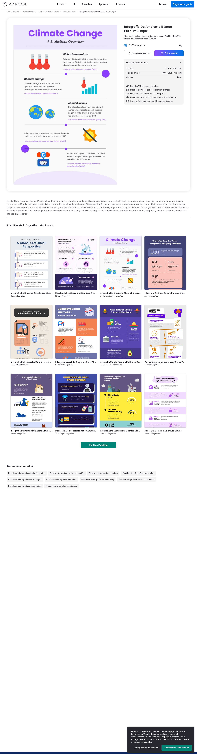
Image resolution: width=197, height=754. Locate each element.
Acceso (163, 4)
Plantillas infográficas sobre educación (67, 473)
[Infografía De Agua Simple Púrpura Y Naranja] (165, 263)
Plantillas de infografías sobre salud (138, 473)
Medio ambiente (69, 12)
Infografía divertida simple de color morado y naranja (76, 362)
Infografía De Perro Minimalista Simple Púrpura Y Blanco (31, 431)
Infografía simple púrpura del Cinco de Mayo (120, 362)
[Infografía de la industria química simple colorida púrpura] (120, 400)
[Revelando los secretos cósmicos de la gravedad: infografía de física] (76, 263)
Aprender (104, 4)
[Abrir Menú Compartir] (181, 45)
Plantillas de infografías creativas (103, 473)
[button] (138, 53)
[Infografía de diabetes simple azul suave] (31, 263)
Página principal (13, 12)
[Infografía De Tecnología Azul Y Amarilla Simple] (76, 400)
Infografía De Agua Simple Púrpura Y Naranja (165, 293)
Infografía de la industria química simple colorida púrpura (120, 431)
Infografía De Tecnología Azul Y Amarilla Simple (76, 431)
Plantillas (87, 4)
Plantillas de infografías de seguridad (24, 486)
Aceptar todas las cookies (176, 748)
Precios (120, 4)
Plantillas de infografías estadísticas (61, 486)
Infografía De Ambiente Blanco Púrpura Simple (120, 293)
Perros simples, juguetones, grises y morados (165, 362)
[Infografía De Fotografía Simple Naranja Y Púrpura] (31, 332)
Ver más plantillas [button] (98, 445)
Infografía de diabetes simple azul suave (31, 293)
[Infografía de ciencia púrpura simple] (165, 400)
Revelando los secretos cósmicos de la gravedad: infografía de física (76, 293)
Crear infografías (29, 12)
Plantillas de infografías (49, 12)
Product (61, 4)
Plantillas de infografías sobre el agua (25, 479)
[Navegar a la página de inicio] (15, 4)
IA (74, 4)
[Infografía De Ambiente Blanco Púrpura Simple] (120, 263)
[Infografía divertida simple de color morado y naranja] (76, 332)
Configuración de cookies (146, 748)
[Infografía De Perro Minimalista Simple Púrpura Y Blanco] (31, 400)
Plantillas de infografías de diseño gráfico (26, 473)
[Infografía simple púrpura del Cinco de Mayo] (120, 332)
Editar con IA (171, 53)
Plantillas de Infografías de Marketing (97, 479)
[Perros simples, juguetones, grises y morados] (165, 332)
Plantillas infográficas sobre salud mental (137, 479)
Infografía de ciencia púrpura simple (163, 431)
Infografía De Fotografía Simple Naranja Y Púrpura (31, 362)
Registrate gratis (182, 4)
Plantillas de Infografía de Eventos (61, 479)
